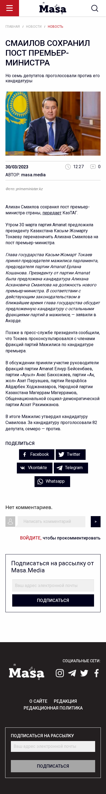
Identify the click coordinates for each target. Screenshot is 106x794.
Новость (55, 27)
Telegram (73, 467)
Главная (12, 27)
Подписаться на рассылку (42, 735)
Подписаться (53, 600)
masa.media (33, 174)
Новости (34, 27)
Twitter (73, 454)
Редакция (65, 701)
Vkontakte (37, 467)
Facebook (39, 454)
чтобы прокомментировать (60, 538)
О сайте (38, 701)
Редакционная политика (53, 708)
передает (51, 212)
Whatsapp (55, 481)
